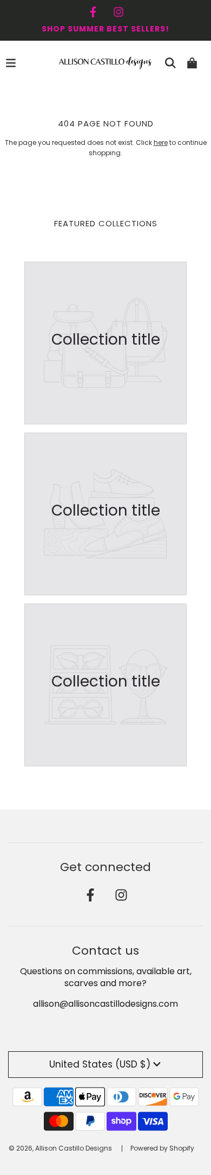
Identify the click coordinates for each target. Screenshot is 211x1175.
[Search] (170, 63)
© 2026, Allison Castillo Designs (60, 1148)
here (161, 142)
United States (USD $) (99, 1064)
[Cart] (192, 63)
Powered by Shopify (162, 1148)
